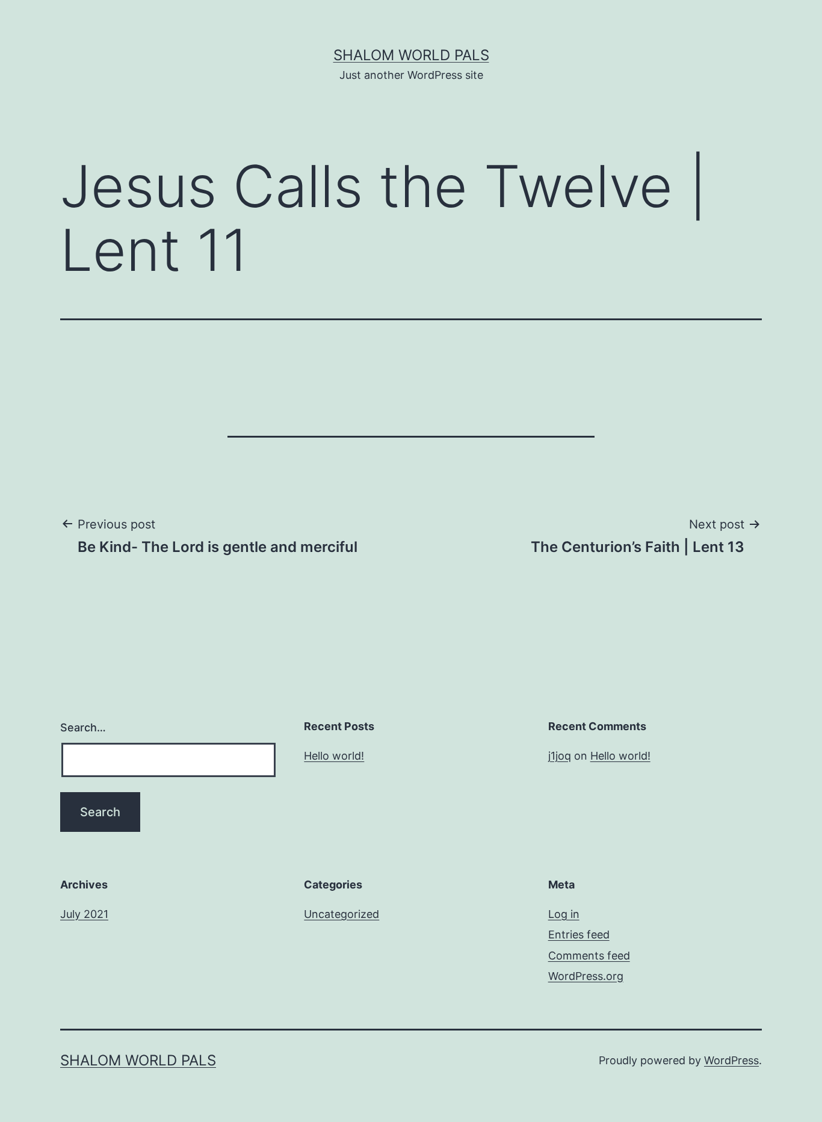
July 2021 (84, 914)
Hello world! (334, 755)
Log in (563, 914)
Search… (83, 727)
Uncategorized (341, 914)
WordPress (731, 1060)
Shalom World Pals (411, 55)
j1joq (559, 755)
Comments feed (589, 955)
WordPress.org (585, 976)
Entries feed (579, 934)
